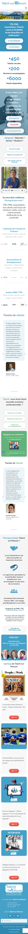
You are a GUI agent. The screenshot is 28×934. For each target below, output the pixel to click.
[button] (26, 8)
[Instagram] (14, 915)
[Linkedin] (10, 915)
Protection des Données (9, 926)
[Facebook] (17, 915)
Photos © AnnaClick (14, 932)
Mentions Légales (20, 926)
